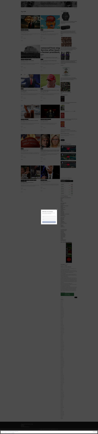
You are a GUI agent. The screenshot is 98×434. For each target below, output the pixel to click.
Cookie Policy (13, 432)
